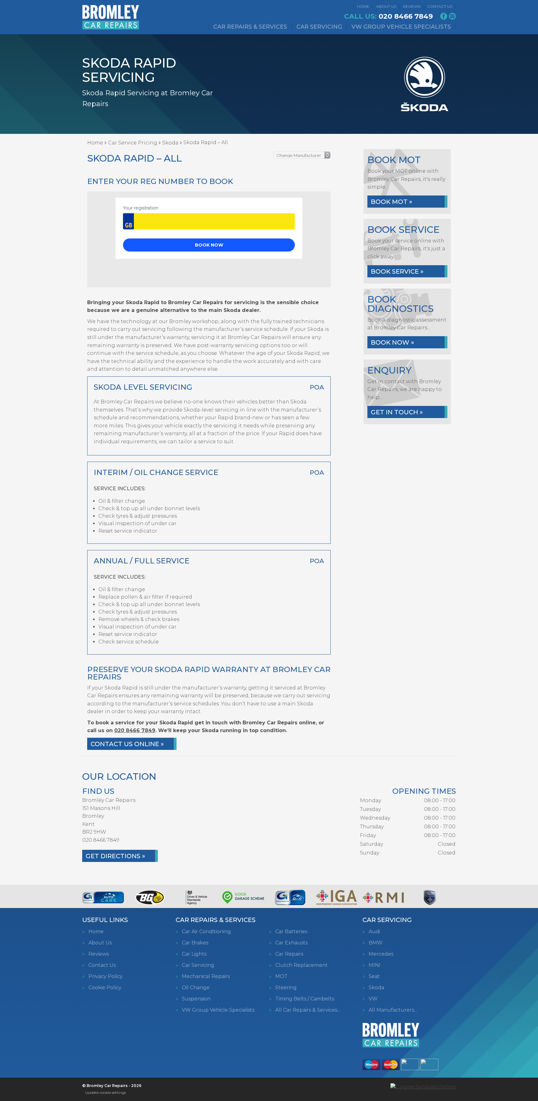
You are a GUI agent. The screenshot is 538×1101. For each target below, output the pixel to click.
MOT (281, 976)
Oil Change (196, 987)
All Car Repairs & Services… (308, 1010)
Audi (374, 931)
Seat (374, 976)
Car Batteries (291, 931)
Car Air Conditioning (206, 931)
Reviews (411, 6)
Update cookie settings (105, 1092)
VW (373, 998)
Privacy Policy (105, 976)
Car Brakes (195, 942)
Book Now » (392, 342)
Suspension (196, 998)
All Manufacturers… (393, 1010)
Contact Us (439, 6)
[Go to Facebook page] (443, 16)
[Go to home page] (110, 17)
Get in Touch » (397, 412)
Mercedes (381, 954)
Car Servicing (319, 27)
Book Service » (397, 271)
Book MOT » (391, 201)
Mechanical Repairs (206, 976)
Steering (286, 987)
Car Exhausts (291, 942)
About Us (386, 6)
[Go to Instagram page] (452, 16)
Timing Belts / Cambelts (304, 998)
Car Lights (194, 954)
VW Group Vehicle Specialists (401, 27)
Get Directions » (115, 856)
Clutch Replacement (301, 965)
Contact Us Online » (127, 744)
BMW (376, 942)
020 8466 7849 (388, 16)
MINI (374, 965)
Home (363, 6)
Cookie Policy (104, 987)
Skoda (376, 987)
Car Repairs (289, 954)
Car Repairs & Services (250, 27)
